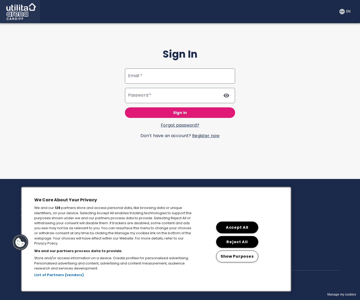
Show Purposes (237, 256)
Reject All (236, 241)
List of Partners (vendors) (59, 274)
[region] (156, 239)
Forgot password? (180, 125)
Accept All (237, 227)
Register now (206, 136)
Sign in (180, 112)
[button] (20, 11)
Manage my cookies (341, 294)
